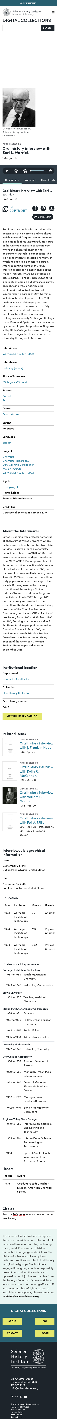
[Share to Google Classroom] (51, 208)
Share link (44, 216)
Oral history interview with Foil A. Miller (36, 820)
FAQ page (19, 1214)
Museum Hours (28, 3)
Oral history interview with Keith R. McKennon (36, 771)
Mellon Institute (12, 469)
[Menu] (53, 12)
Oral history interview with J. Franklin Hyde (36, 745)
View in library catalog (22, 716)
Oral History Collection (16, 693)
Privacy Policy (17, 1412)
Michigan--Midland (15, 382)
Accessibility (16, 1417)
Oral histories (12, 144)
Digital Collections (27, 20)
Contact (12, 1333)
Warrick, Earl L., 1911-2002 (18, 354)
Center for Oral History (17, 679)
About (12, 1321)
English (7, 442)
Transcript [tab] (30, 180)
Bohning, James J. (13, 368)
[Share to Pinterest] (43, 208)
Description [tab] (12, 180)
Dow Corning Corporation (19, 464)
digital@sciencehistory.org (22, 1296)
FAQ (44, 1321)
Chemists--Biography (16, 460)
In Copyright (10, 487)
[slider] (37, 170)
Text (5, 400)
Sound (7, 396)
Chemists (8, 456)
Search (47, 27)
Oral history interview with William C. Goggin (36, 796)
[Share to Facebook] (35, 208)
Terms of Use (16, 1414)
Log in (45, 1333)
